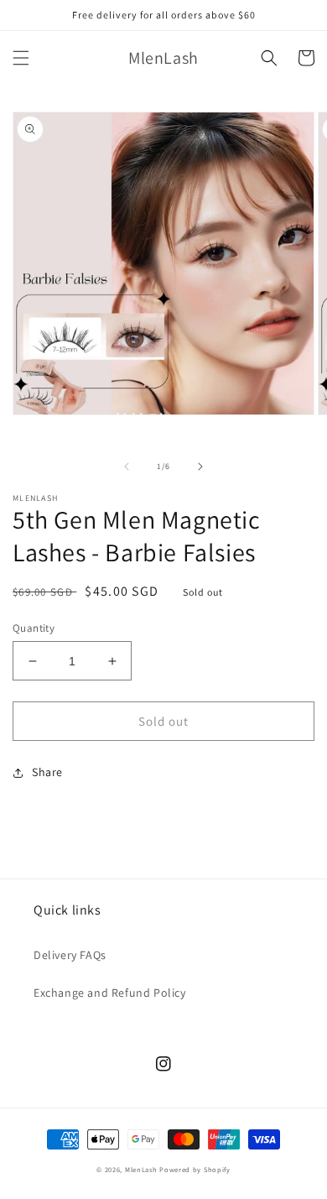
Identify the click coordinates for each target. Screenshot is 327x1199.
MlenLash (141, 1169)
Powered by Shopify (195, 1169)
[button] (21, 57)
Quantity (33, 628)
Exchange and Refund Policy (110, 992)
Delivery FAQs (70, 954)
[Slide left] (126, 466)
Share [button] (47, 771)
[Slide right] (200, 466)
